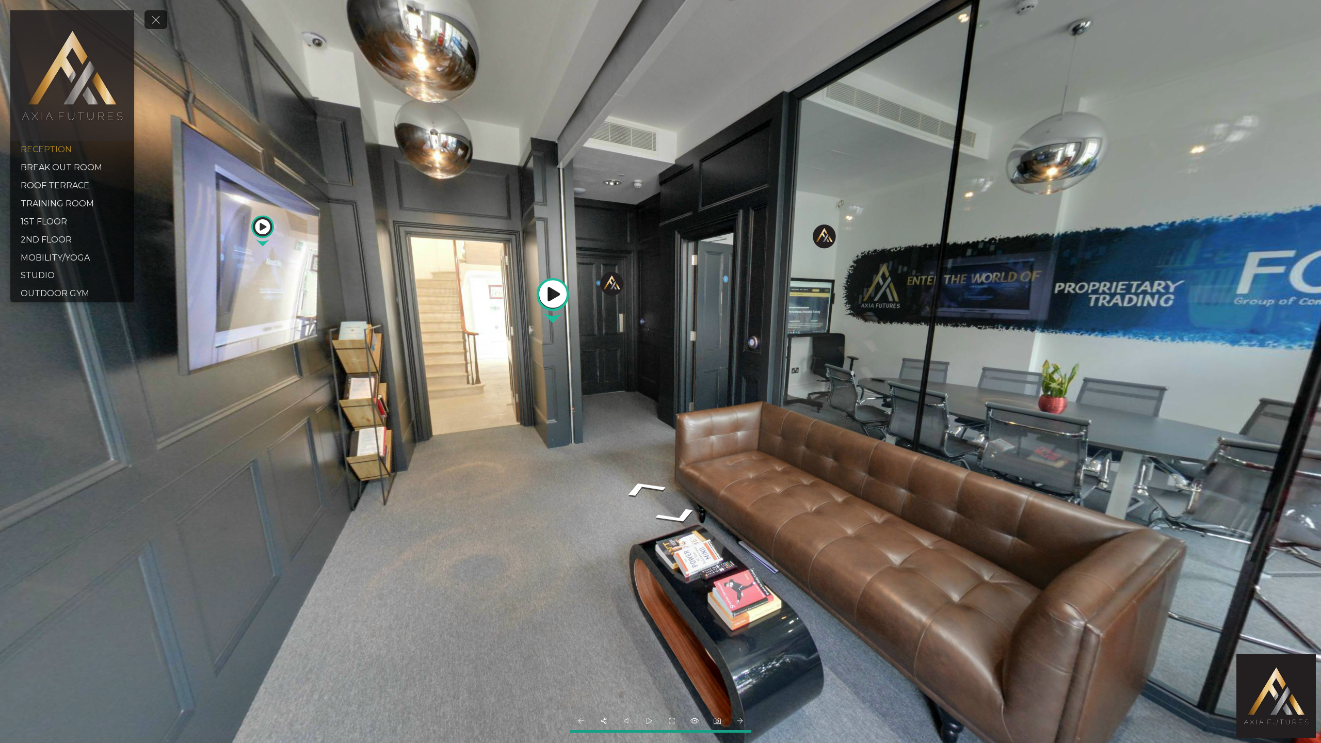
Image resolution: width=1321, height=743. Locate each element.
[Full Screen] (671, 721)
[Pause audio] (626, 721)
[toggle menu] (155, 19)
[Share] (603, 721)
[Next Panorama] (740, 721)
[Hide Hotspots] (694, 721)
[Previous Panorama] (581, 721)
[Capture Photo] (717, 721)
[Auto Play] (649, 721)
